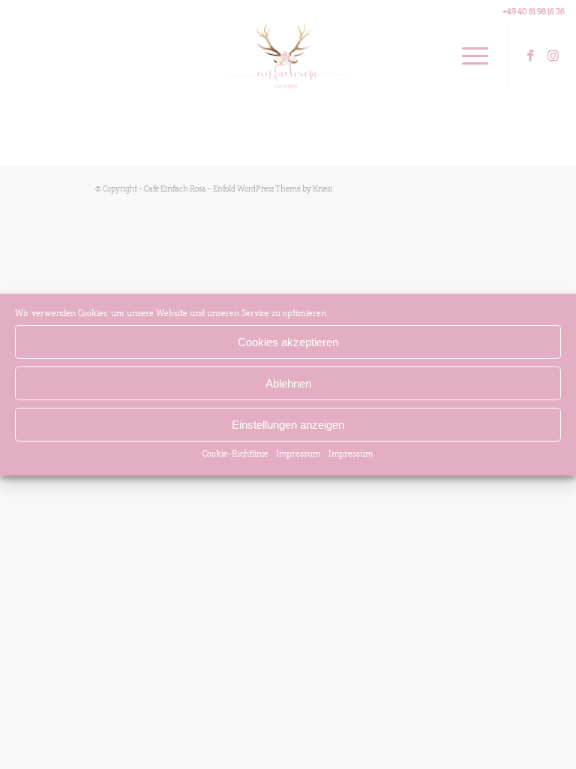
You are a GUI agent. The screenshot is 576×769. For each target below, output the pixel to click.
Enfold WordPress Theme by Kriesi (272, 188)
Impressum (298, 453)
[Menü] (467, 56)
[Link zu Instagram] (553, 56)
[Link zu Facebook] (531, 56)
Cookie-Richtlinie (235, 453)
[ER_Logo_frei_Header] (288, 56)
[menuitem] (467, 56)
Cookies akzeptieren (288, 341)
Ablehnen (288, 382)
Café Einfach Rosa (175, 188)
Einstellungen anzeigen (288, 424)
